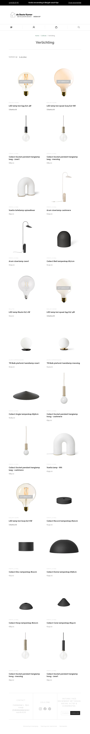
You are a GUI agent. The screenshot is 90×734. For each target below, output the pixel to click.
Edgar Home (14, 102)
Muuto (11, 309)
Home (37, 36)
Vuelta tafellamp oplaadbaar (22, 210)
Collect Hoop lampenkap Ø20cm (23, 623)
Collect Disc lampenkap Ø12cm (23, 572)
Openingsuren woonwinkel (49, 726)
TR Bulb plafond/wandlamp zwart (24, 363)
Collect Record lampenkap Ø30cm (62, 521)
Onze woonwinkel (74, 3)
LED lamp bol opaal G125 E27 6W (61, 106)
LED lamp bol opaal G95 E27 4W (61, 312)
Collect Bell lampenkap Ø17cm (60, 261)
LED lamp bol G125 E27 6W (20, 521)
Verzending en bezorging (30, 726)
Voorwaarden (63, 726)
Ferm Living (13, 153)
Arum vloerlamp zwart (19, 261)
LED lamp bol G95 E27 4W (20, 106)
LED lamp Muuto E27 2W (19, 312)
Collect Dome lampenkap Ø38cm (62, 572)
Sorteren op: (13, 57)
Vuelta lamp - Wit (54, 468)
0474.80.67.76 (14, 3)
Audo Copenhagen (16, 360)
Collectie (43, 36)
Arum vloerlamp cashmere (59, 210)
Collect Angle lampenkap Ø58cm (24, 414)
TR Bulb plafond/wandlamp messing (63, 363)
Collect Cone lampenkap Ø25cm (61, 623)
